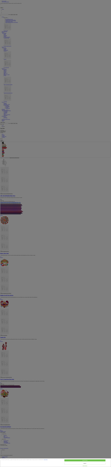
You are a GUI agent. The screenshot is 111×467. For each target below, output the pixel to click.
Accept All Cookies (84, 460)
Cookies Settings (85, 465)
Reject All (85, 463)
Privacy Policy (46, 459)
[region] (55, 462)
